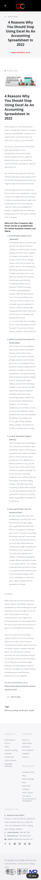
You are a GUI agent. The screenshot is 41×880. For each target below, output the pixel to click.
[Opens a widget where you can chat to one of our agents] (32, 876)
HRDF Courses (27, 793)
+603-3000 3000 (25, 836)
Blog (24, 775)
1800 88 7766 (25, 832)
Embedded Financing (8, 765)
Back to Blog (12, 16)
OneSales (8, 753)
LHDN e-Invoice (10, 760)
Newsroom (26, 747)
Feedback (25, 753)
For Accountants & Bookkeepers (29, 800)
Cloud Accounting (11, 750)
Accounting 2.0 (10, 740)
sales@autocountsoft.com (23, 839)
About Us (25, 740)
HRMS (7, 747)
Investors (25, 757)
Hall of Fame (27, 743)
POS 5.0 (7, 743)
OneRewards (9, 757)
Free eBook (26, 796)
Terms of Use (23, 864)
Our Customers (27, 750)
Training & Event (28, 772)
